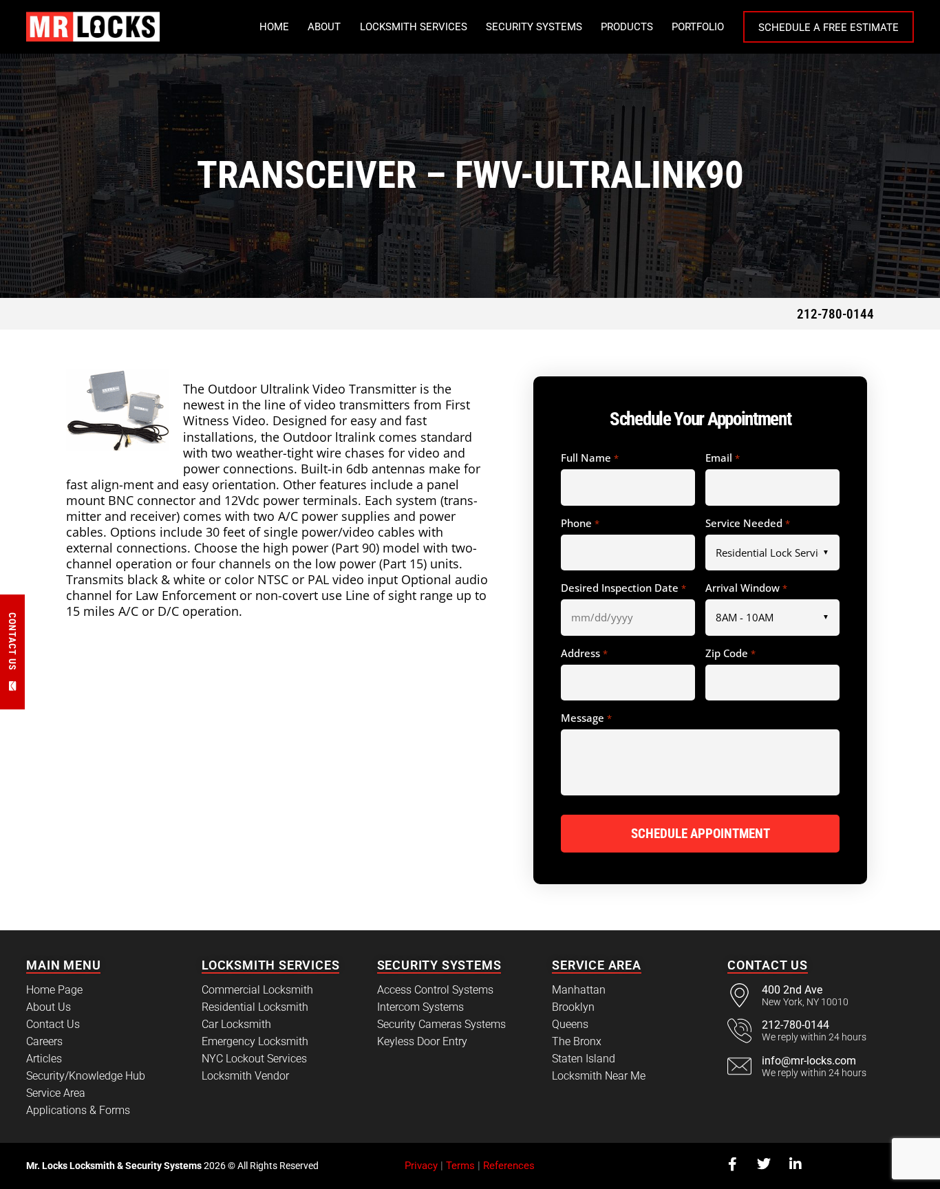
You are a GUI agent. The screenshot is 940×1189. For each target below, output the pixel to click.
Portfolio (698, 27)
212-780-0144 (835, 314)
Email (722, 458)
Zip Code (730, 653)
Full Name (589, 458)
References (509, 1165)
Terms (460, 1165)
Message (586, 718)
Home (274, 27)
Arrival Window (746, 588)
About (324, 27)
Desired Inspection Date (623, 588)
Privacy (421, 1165)
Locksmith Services (413, 27)
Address (584, 653)
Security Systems (534, 27)
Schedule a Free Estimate (828, 27)
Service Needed (747, 523)
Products (627, 27)
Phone (580, 523)
